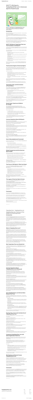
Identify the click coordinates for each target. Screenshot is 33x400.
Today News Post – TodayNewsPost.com (15, 210)
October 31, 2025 (7, 204)
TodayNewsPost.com (5, 1)
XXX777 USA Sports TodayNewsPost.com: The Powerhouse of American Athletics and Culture (15, 28)
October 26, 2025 (8, 378)
